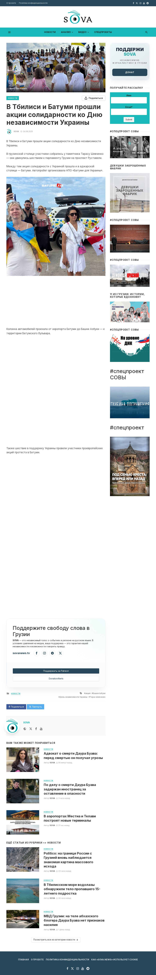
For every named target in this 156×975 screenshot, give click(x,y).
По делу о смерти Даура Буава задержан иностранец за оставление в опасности (70, 789)
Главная (23, 959)
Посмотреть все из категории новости (54, 939)
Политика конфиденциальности (33, 3)
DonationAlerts (56, 678)
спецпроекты (103, 32)
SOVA (16, 131)
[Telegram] (52, 653)
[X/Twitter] (60, 653)
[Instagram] (44, 653)
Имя (128, 95)
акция (87, 693)
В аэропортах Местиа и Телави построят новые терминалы (70, 818)
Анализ (66, 32)
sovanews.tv (21, 653)
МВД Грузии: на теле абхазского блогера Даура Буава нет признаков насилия (74, 920)
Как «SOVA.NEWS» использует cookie (114, 959)
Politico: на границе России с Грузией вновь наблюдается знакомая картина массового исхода (68, 859)
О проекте (11, 3)
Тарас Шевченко (97, 697)
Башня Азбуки (99, 693)
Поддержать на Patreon (56, 671)
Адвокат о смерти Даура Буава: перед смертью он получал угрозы (73, 755)
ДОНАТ (129, 72)
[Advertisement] (55, 301)
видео (82, 32)
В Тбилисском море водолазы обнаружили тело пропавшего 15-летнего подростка (72, 889)
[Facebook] (37, 653)
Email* (129, 107)
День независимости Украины (73, 697)
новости (50, 32)
